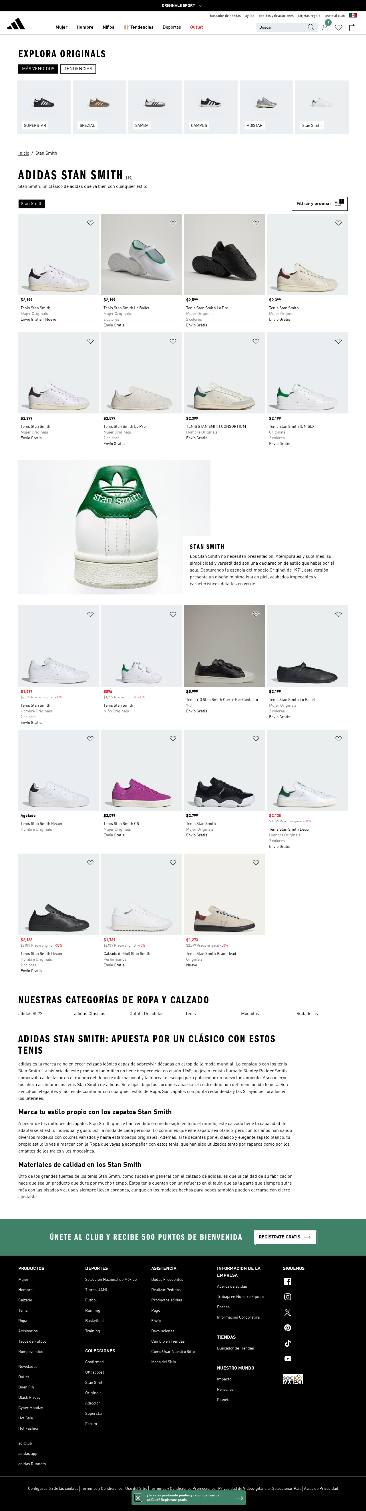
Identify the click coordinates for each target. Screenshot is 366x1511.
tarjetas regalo (309, 16)
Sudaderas (307, 1014)
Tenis (190, 1014)
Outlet (196, 27)
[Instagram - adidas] (315, 1297)
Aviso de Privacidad (321, 1489)
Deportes (172, 27)
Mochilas (250, 1014)
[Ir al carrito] (352, 27)
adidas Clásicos (89, 1014)
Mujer (61, 27)
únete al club (335, 16)
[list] (183, 110)
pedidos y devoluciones (276, 16)
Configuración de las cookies (53, 1489)
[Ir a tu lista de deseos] (338, 27)
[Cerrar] (137, 1498)
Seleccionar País (286, 1489)
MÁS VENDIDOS (38, 69)
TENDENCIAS (78, 69)
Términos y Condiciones (102, 1489)
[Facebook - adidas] (315, 1282)
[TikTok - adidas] (315, 1344)
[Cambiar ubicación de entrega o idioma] (353, 16)
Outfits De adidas (147, 1014)
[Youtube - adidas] (315, 1359)
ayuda (249, 16)
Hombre (85, 27)
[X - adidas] (315, 1313)
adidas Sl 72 (30, 1014)
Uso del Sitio (136, 1489)
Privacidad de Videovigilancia (244, 1489)
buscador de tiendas (225, 16)
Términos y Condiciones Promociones (183, 1489)
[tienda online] (16, 24)
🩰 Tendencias (139, 27)
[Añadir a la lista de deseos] (90, 224)
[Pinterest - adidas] (315, 1328)
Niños (108, 27)
